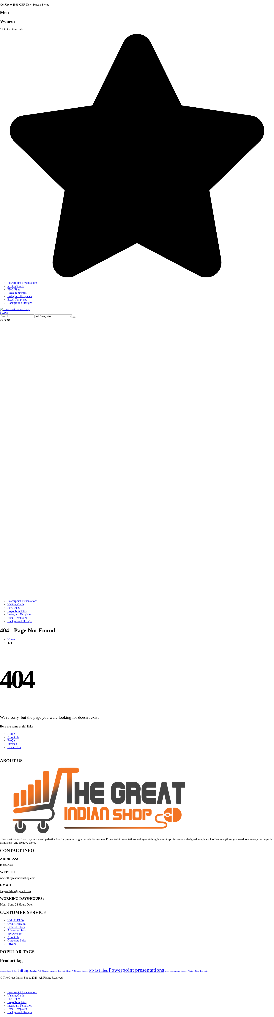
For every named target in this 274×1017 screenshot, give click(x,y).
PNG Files (13, 289)
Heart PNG (71, 971)
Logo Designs (82, 971)
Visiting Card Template (198, 971)
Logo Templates (16, 292)
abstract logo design (8, 971)
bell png (23, 970)
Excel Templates (17, 299)
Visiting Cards (15, 286)
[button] (4, 312)
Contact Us (14, 747)
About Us (13, 737)
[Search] (74, 317)
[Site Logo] (15, 309)
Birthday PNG (35, 971)
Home (11, 733)
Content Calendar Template (54, 971)
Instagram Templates (19, 296)
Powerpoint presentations (136, 970)
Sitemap (12, 743)
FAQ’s (11, 740)
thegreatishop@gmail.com (15, 891)
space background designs (176, 971)
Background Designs (19, 302)
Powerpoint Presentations (22, 282)
